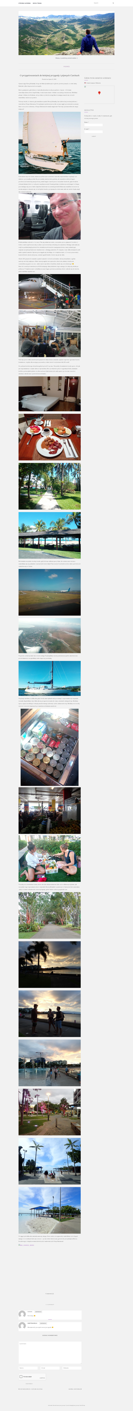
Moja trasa (37, 3)
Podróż (67, 66)
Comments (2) (49, 1293)
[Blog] (66, 33)
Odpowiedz (38, 1311)
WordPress (82, 1405)
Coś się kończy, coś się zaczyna (31, 1389)
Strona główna (25, 3)
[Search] (113, 3)
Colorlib (68, 1405)
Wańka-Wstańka (75, 1389)
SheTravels (32, 1323)
